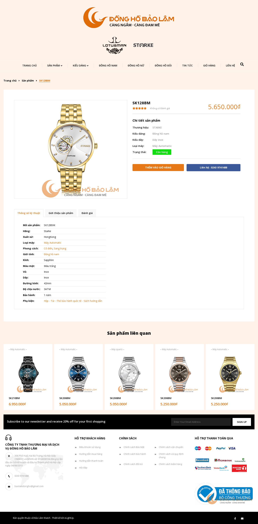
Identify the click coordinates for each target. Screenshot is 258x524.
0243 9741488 (22, 475)
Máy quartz (117, 349)
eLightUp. (69, 517)
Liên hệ (230, 65)
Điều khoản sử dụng (89, 447)
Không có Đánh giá (160, 108)
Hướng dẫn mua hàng (90, 453)
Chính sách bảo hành (135, 453)
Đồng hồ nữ (136, 65)
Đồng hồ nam (108, 65)
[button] (242, 422)
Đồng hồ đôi (163, 65)
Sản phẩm (53, 65)
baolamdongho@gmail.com (29, 486)
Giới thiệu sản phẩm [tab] (61, 213)
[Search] (242, 64)
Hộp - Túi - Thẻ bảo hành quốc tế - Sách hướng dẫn (73, 300)
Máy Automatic (162, 146)
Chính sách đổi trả (133, 464)
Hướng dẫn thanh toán (91, 460)
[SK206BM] (78, 374)
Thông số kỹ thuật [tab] (28, 213)
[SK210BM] (28, 374)
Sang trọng (60, 248)
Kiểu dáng (79, 65)
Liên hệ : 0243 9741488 (213, 167)
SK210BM (14, 398)
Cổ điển (48, 248)
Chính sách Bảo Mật (134, 447)
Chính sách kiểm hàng (170, 464)
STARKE (157, 127)
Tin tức (187, 65)
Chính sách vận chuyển (171, 447)
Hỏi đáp (83, 467)
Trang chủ (29, 65)
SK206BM (64, 398)
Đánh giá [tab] (87, 213)
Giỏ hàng (209, 65)
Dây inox (158, 139)
